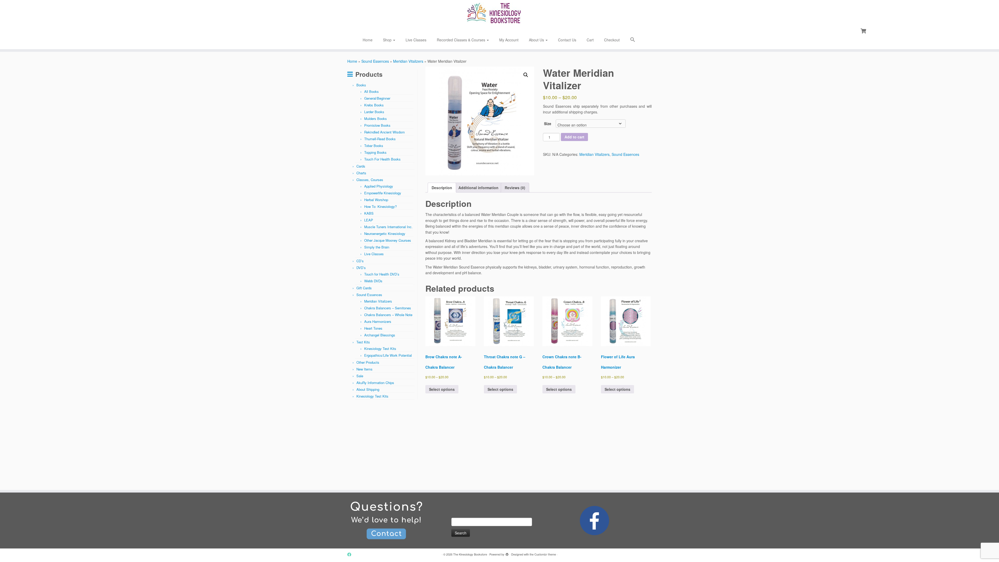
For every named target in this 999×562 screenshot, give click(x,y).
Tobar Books (373, 145)
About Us (537, 39)
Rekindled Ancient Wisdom (384, 132)
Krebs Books (374, 105)
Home (368, 39)
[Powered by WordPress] (507, 553)
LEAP (368, 220)
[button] (633, 40)
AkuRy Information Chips (375, 382)
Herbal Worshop (376, 199)
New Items (364, 369)
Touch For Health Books (382, 159)
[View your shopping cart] (864, 30)
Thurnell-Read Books (380, 138)
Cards (360, 166)
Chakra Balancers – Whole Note (388, 314)
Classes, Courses (369, 179)
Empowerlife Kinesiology (382, 192)
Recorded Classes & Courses (461, 39)
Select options (442, 389)
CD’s (360, 260)
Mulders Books (375, 118)
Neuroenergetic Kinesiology (384, 233)
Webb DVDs (373, 280)
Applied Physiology (378, 186)
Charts (361, 172)
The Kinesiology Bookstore (470, 554)
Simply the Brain (376, 247)
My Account (508, 39)
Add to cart (574, 136)
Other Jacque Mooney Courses (387, 240)
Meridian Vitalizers (408, 61)
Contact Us (567, 39)
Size (547, 123)
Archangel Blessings (379, 335)
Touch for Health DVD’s (381, 274)
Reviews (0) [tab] (515, 187)
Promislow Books (377, 125)
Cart (590, 39)
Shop (388, 39)
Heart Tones (373, 328)
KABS (369, 213)
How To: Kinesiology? (380, 206)
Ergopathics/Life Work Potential (388, 355)
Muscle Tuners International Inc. (388, 226)
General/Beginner (377, 98)
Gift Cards (364, 287)
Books (361, 84)
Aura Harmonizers (377, 321)
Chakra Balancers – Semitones (387, 307)
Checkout (612, 39)
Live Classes (416, 39)
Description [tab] (442, 187)
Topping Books (375, 152)
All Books (371, 91)
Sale (359, 375)
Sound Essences (375, 61)
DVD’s (361, 267)
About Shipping (367, 389)
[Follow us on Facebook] (351, 554)
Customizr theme (545, 554)
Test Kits (363, 342)
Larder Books (374, 111)
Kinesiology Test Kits (380, 348)
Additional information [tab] (478, 187)
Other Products (367, 362)
